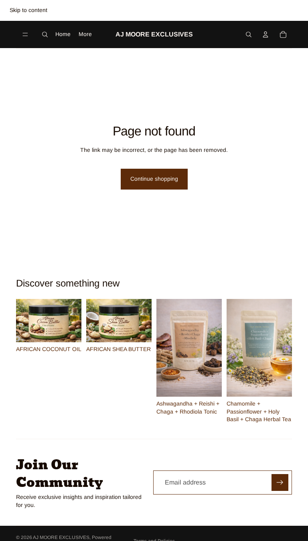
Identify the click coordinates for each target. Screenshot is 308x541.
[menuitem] (85, 34)
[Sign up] (280, 482)
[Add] (69, 330)
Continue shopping (154, 179)
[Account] (265, 34)
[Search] (45, 34)
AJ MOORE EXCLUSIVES (61, 537)
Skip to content (28, 10)
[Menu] (25, 34)
